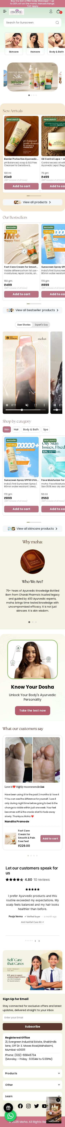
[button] (29, 95)
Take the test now (32, 710)
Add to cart (50, 838)
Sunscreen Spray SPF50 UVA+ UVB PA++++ (21, 480)
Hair (16, 429)
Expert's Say (41, 324)
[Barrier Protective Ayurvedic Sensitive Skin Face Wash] (21, 136)
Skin (6, 429)
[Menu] (5, 12)
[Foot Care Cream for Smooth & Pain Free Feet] (21, 244)
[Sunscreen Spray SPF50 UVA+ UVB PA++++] (21, 457)
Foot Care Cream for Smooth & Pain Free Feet (21, 267)
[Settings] (51, 12)
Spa (45, 429)
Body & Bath (31, 429)
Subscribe (32, 1026)
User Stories (24, 324)
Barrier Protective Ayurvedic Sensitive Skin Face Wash (20, 159)
